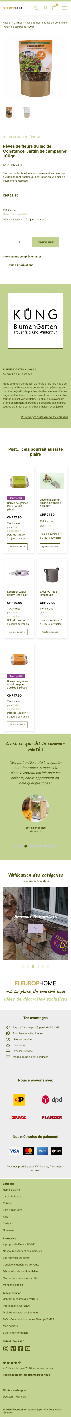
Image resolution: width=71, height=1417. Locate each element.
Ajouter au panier (46, 242)
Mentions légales (13, 1284)
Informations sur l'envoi (16, 1305)
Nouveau (8, 1230)
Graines (18, 22)
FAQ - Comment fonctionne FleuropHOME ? (28, 1319)
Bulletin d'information (15, 1332)
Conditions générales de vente (21, 1264)
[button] (16, 846)
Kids (5, 1216)
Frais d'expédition (18, 213)
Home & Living (11, 1189)
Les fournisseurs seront (16, 1257)
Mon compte (10, 1325)
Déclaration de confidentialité (20, 1271)
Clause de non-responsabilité (20, 1278)
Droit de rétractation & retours (20, 1312)
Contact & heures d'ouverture (20, 1298)
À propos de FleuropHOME (19, 1244)
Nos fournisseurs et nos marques (22, 1250)
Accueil (7, 22)
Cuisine (7, 1203)
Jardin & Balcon (12, 1196)
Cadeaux (8, 1223)
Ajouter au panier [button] (17, 546)
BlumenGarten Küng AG (22, 137)
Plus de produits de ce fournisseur (44, 417)
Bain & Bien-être (12, 1209)
